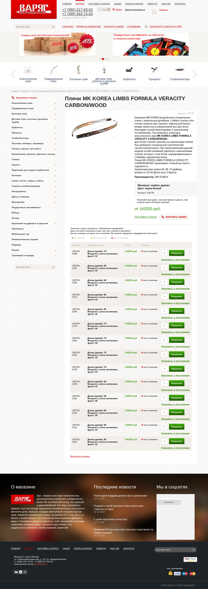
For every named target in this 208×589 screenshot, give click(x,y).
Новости (152, 4)
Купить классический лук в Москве (48, 91)
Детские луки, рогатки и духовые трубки (34, 120)
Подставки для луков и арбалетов (34, 170)
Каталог (80, 4)
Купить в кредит (134, 4)
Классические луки (34, 103)
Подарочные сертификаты (26, 207)
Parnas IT (189, 585)
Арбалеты (34, 127)
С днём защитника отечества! (110, 519)
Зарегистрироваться (135, 9)
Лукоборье (18, 228)
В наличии (79, 238)
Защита (34, 164)
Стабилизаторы (34, 138)
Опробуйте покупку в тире (165, 26)
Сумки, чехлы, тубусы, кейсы (34, 180)
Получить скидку (114, 26)
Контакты (180, 4)
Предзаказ (176, 253)
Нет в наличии (121, 238)
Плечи (70, 91)
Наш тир (166, 4)
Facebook (169, 502)
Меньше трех (99, 238)
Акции (117, 4)
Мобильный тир (20, 234)
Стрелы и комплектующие (34, 186)
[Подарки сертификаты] (83, 56)
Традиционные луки (34, 108)
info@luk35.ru (40, 564)
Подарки (16, 244)
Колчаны (34, 175)
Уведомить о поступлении (175, 259)
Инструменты (34, 191)
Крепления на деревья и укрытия (34, 223)
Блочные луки (34, 113)
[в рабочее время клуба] (100, 10)
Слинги (15, 159)
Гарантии (67, 26)
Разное (34, 250)
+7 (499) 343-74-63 (77, 14)
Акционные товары (26, 97)
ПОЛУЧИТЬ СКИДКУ (176, 217)
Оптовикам (134, 26)
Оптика (15, 218)
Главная (66, 4)
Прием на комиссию (88, 26)
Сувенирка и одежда (34, 255)
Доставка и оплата (99, 4)
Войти (119, 9)
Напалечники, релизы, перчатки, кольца (34, 154)
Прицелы (34, 132)
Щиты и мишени (34, 196)
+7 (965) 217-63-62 (77, 10)
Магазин (25, 91)
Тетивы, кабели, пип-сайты (34, 148)
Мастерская (34, 202)
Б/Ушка (15, 212)
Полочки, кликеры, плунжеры (34, 143)
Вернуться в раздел (80, 456)
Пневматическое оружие (25, 239)
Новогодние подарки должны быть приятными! (120, 495)
